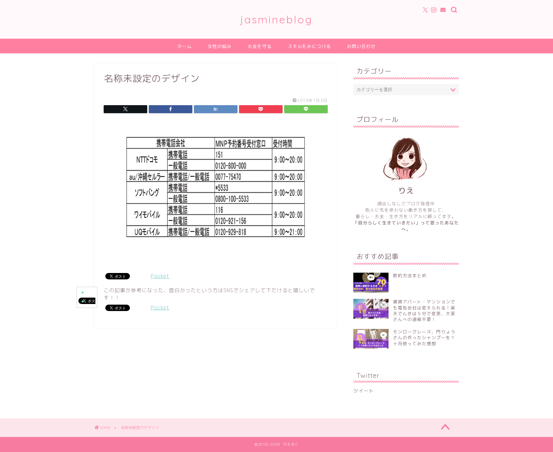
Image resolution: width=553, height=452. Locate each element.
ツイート (363, 390)
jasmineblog (276, 19)
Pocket (160, 275)
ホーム (184, 46)
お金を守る (260, 46)
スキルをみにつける (309, 46)
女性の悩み (220, 46)
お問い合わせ (361, 46)
